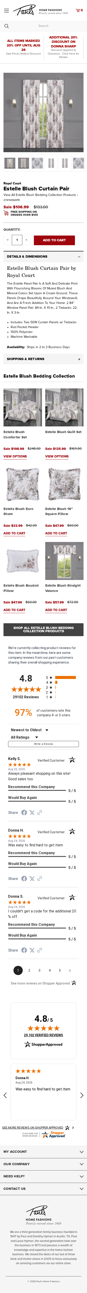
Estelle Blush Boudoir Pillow (21, 588)
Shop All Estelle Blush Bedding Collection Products (43, 629)
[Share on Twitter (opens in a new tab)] (32, 813)
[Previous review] (5, 1096)
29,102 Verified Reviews (43, 1035)
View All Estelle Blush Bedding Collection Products (40, 195)
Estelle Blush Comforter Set (15, 434)
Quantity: (11, 229)
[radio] (62, 677)
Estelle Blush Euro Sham (18, 511)
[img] (43, 1028)
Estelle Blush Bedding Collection (39, 376)
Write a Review (43, 744)
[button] (43, 256)
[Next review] (82, 1096)
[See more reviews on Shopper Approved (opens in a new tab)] (39, 813)
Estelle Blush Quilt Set (63, 432)
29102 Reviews (28, 697)
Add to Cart (14, 533)
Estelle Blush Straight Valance (63, 588)
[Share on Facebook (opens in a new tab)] (24, 813)
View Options (15, 456)
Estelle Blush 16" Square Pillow (59, 511)
